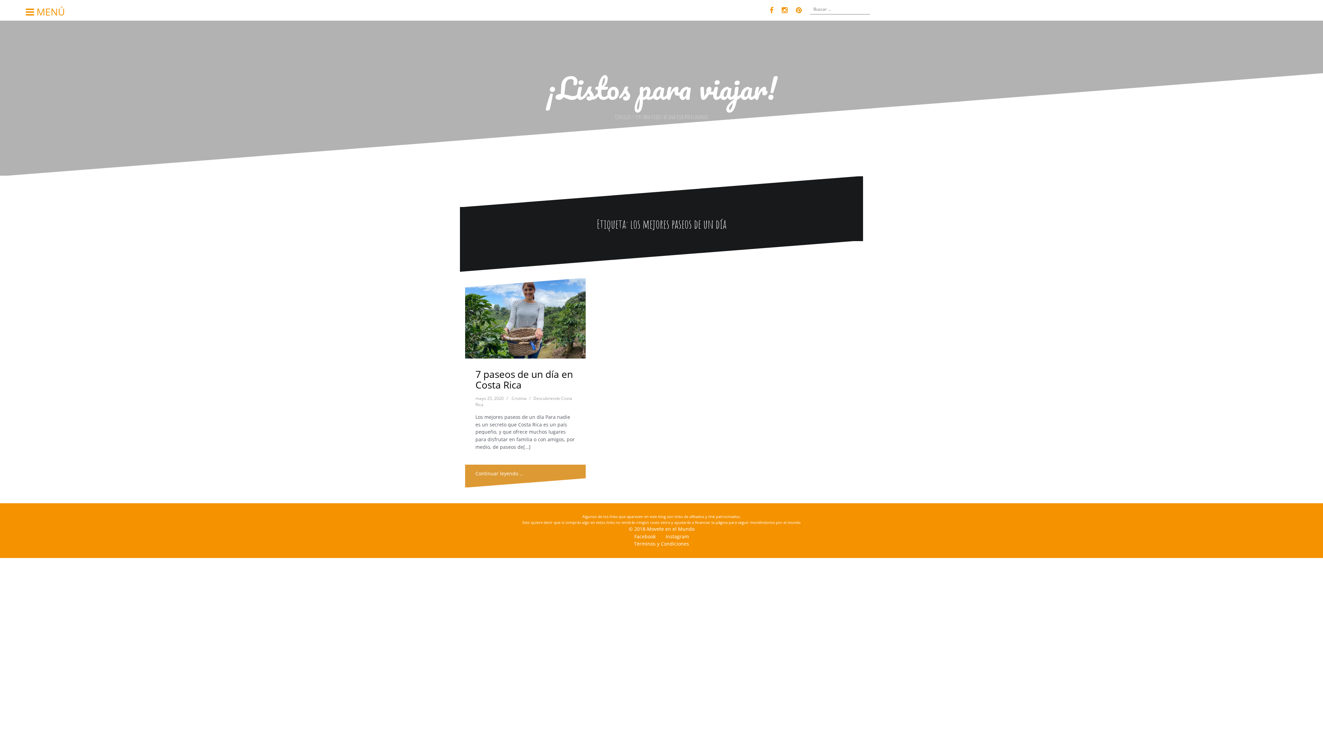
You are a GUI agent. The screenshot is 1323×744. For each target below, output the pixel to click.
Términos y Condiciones (661, 543)
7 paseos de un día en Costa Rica (524, 379)
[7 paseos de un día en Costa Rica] (526, 320)
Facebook (645, 536)
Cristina (519, 398)
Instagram (677, 536)
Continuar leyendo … (499, 473)
